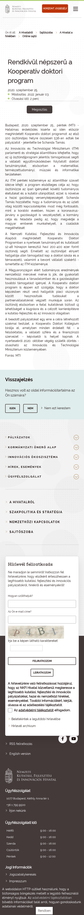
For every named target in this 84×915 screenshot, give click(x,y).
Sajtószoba (46, 32)
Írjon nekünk (17, 810)
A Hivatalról (26, 32)
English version (20, 753)
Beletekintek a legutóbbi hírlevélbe (35, 719)
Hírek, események (25, 466)
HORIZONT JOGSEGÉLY (55, 8)
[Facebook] (34, 124)
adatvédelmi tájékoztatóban (52, 897)
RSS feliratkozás (20, 744)
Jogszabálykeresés (22, 874)
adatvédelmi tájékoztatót (36, 710)
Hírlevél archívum (23, 726)
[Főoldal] (21, 8)
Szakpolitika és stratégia (35, 512)
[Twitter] (44, 124)
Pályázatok (19, 437)
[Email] (24, 124)
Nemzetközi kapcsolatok (34, 522)
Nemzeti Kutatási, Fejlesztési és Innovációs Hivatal (34, 775)
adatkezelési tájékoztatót (44, 705)
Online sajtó (29, 36)
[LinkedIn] (54, 124)
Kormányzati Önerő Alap (32, 447)
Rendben (44, 910)
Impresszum (17, 881)
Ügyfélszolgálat (25, 476)
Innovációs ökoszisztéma (33, 457)
